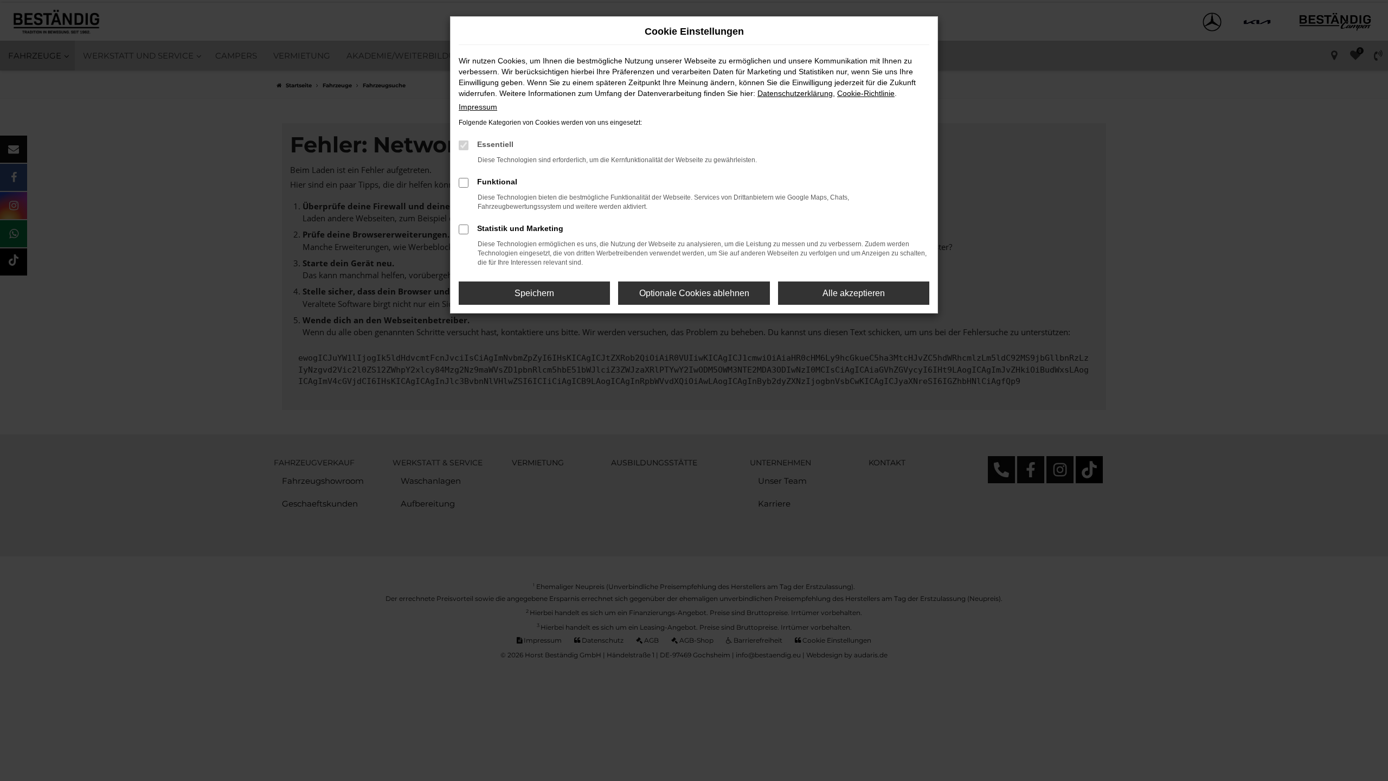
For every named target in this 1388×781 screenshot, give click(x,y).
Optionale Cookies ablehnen (694, 293)
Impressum (478, 107)
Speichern (534, 293)
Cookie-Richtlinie (866, 93)
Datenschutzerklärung (795, 93)
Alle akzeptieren (853, 293)
